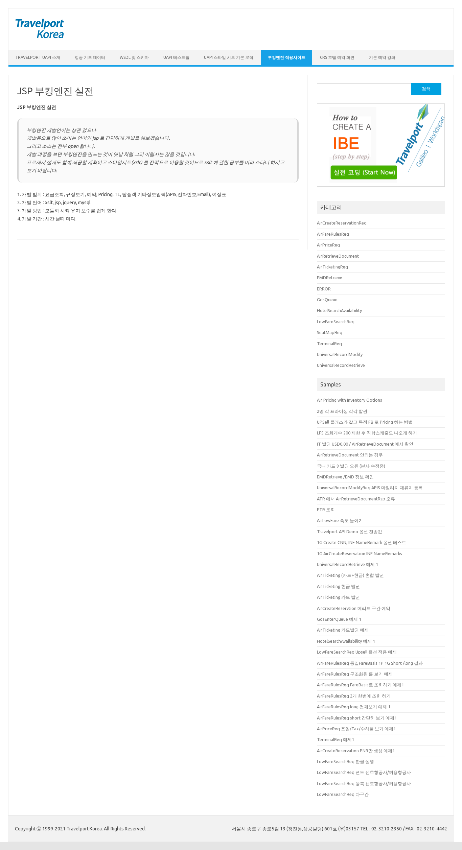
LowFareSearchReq (335, 321)
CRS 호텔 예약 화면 (337, 57)
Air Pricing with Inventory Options (349, 400)
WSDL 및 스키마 (134, 57)
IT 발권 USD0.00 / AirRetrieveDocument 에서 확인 (365, 444)
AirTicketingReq (332, 266)
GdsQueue (327, 299)
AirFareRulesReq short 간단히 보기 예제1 (357, 717)
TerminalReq (329, 343)
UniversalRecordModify (340, 354)
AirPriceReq (328, 244)
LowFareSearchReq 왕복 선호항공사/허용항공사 (364, 783)
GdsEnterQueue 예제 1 (339, 619)
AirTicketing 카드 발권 (338, 597)
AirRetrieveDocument (338, 256)
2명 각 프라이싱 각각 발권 (342, 411)
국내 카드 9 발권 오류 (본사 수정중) (351, 466)
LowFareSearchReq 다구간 (343, 794)
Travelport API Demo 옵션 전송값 (349, 531)
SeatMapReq (329, 332)
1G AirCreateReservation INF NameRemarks (359, 553)
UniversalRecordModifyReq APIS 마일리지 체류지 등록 (370, 487)
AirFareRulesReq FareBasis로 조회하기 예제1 (360, 684)
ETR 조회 (326, 509)
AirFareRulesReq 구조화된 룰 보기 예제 (355, 673)
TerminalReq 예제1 (335, 739)
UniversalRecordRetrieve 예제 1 (347, 564)
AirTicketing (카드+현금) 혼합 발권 (350, 575)
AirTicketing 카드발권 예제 (343, 630)
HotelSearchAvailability (339, 310)
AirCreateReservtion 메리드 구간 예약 (353, 608)
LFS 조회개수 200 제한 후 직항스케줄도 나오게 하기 (367, 432)
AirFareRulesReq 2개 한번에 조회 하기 (354, 695)
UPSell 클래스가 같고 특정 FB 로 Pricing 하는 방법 (365, 422)
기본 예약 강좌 (382, 57)
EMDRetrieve (329, 277)
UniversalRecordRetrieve (341, 365)
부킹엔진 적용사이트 (286, 57)
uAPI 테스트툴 (176, 57)
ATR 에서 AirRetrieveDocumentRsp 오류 (356, 498)
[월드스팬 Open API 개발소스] (39, 38)
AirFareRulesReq (333, 234)
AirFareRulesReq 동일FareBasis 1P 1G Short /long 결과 (370, 663)
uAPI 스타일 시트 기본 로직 (228, 57)
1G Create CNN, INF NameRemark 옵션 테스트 (361, 542)
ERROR (324, 288)
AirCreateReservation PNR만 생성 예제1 (356, 750)
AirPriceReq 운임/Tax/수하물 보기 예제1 (356, 728)
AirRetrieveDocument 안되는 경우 (350, 454)
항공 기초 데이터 (90, 57)
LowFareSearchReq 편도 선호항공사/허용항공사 (364, 772)
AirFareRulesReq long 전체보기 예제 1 (353, 706)
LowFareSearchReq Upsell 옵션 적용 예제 (357, 652)
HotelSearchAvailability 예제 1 (346, 641)
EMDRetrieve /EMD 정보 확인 (345, 476)
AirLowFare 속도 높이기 (340, 520)
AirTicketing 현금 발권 (338, 586)
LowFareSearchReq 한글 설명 (345, 761)
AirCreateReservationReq (342, 222)
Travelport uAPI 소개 (37, 57)
